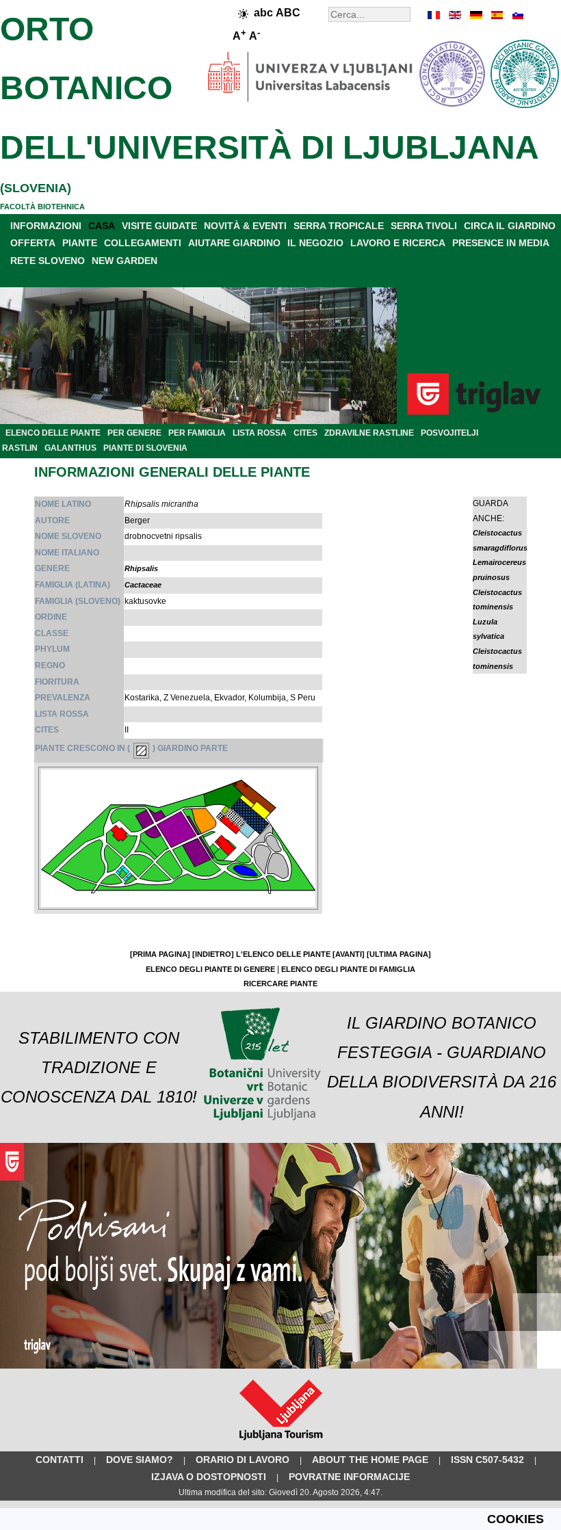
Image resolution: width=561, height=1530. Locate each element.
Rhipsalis (141, 568)
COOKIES (515, 1519)
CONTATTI (59, 1459)
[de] (475, 15)
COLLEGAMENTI (142, 242)
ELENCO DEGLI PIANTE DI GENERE (210, 969)
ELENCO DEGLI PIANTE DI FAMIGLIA (348, 969)
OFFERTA (32, 242)
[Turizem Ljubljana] (281, 1443)
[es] (496, 15)
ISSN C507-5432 (487, 1459)
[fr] (434, 15)
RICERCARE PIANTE (280, 983)
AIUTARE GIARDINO (234, 242)
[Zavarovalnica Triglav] (280, 1366)
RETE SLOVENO (47, 260)
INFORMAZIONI (45, 225)
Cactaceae (143, 585)
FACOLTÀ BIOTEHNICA (42, 206)
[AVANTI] (348, 954)
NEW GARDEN (124, 260)
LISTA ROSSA (260, 433)
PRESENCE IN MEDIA (500, 242)
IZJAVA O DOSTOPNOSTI (208, 1476)
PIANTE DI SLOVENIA (145, 448)
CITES (305, 433)
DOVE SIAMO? (139, 1459)
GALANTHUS (70, 448)
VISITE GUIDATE (159, 225)
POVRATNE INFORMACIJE (349, 1476)
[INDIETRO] (213, 954)
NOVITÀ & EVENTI (245, 225)
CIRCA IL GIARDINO (510, 225)
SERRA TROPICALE (338, 225)
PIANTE (79, 242)
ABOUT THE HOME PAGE (370, 1459)
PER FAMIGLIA (197, 433)
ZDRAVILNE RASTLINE (369, 433)
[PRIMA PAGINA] (160, 954)
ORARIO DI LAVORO (242, 1459)
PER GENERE (134, 433)
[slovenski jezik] (516, 15)
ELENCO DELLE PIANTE (53, 433)
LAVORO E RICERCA (397, 242)
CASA (101, 225)
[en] (455, 15)
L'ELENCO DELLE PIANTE (283, 954)
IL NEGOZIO (315, 242)
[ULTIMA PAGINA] (399, 954)
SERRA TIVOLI (424, 225)
